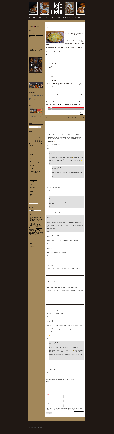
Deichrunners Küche (33, 155)
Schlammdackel (32, 192)
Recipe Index (77, 17)
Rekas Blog (31, 191)
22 (39, 141)
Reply (48, 148)
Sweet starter (33, 232)
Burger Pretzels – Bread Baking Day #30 (76, 117)
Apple (38, 217)
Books (40, 17)
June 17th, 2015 (50, 181)
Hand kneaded (36, 222)
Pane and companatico (34, 188)
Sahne (35, 229)
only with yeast (66, 27)
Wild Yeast (31, 195)
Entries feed (32, 243)
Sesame (38, 229)
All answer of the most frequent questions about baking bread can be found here (36, 35)
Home (29, 17)
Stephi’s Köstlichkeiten (34, 172)
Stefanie (56, 197)
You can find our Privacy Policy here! (35, 44)
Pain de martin (32, 187)
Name (47, 394)
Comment (48, 381)
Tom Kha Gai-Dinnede (54, 209)
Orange (30, 225)
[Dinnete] (46, 28)
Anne (53, 247)
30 (41, 143)
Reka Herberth (54, 276)
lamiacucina (54, 363)
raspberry (39, 228)
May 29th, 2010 (50, 236)
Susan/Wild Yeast (55, 235)
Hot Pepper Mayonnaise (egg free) (52, 117)
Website (47, 403)
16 (41, 140)
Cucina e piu (32, 154)
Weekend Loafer (32, 194)
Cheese (61, 27)
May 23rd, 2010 (50, 321)
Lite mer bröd (32, 184)
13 (35, 140)
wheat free (37, 233)
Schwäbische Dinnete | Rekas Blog (57, 212)
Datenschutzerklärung (78, 411)
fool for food (32, 159)
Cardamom (31, 219)
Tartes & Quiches (55, 27)
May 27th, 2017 (50, 129)
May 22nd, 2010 (50, 364)
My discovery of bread (34, 185)
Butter (31, 218)
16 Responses (74, 27)
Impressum (30, 424)
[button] (50, 107)
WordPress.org (32, 246)
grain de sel (32, 161)
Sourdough (33, 231)
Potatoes (70, 27)
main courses (50, 27)
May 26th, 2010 (50, 260)
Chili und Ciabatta (33, 152)
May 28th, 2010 (50, 248)
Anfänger (35, 217)
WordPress (40, 427)
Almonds (31, 217)
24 (29, 143)
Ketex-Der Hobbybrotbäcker (35, 164)
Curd (36, 220)
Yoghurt (32, 234)
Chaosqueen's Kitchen (34, 183)
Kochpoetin (32, 165)
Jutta (52, 259)
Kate (52, 320)
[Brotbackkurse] (35, 72)
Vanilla (39, 232)
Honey (42, 221)
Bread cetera (32, 181)
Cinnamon (32, 220)
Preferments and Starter (68, 17)
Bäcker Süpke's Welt (33, 180)
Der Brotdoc (32, 157)
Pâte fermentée (34, 227)
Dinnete (48, 25)
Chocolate (36, 219)
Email (47, 399)
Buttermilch (34, 218)
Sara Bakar (31, 169)
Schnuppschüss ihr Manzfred (35, 171)
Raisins (37, 228)
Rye (33, 229)
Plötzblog (31, 168)
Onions (63, 27)
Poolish (37, 225)
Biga (40, 217)
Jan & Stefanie (34, 429)
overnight (33, 225)
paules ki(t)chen (32, 190)
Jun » (33, 145)
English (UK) (37, 26)
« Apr (30, 145)
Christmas (41, 219)
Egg (41, 220)
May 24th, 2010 (50, 306)
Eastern (38, 220)
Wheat (32, 233)
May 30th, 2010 (50, 217)
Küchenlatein (32, 167)
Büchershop (33, 119)
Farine (31, 158)
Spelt (38, 231)
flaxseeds (30, 221)
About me (35, 17)
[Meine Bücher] (35, 114)
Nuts (39, 222)
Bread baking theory (56, 17)
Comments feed (32, 244)
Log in (31, 242)
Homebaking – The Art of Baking (35, 162)
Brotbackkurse (47, 17)
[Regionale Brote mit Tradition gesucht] (36, 88)
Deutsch (81, 114)
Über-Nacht (37, 234)
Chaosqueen (54, 305)
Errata (71, 172)
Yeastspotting (59, 104)
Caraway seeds (39, 218)
